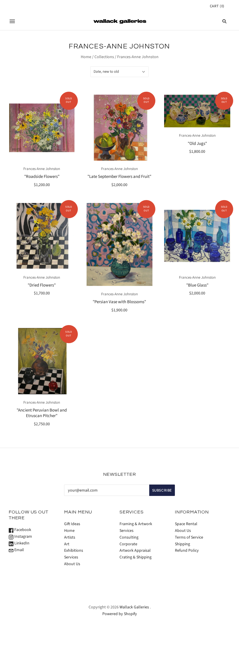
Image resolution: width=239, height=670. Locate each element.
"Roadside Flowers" (41, 176)
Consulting (128, 537)
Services (71, 557)
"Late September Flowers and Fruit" (119, 176)
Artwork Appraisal (135, 550)
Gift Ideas (72, 524)
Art (66, 544)
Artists (69, 537)
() (217, 6)
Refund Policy (187, 550)
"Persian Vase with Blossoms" (119, 302)
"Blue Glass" (197, 285)
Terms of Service (189, 537)
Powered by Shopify (119, 614)
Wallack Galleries (134, 607)
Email (18, 550)
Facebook (22, 530)
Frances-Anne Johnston (41, 168)
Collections (104, 57)
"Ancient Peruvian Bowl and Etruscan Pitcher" (42, 413)
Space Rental (186, 524)
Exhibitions (73, 550)
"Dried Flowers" (42, 285)
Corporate (128, 544)
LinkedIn (21, 543)
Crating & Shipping (135, 557)
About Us (72, 564)
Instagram (22, 536)
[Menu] (12, 21)
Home (86, 57)
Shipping (182, 544)
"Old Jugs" (197, 143)
